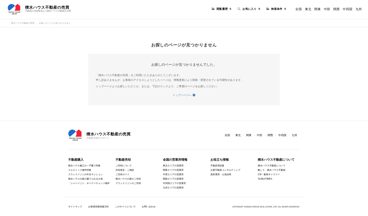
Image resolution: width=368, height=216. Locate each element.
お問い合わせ (149, 206)
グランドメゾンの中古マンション (85, 174)
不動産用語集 (217, 165)
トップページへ (182, 95)
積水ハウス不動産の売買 (22, 23)
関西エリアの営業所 (173, 178)
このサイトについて (125, 206)
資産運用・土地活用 (220, 174)
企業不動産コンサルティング (225, 170)
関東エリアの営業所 (173, 170)
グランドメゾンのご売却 (128, 183)
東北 (308, 9)
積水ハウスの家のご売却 (128, 178)
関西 (336, 9)
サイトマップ (75, 206)
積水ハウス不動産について (271, 165)
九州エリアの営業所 (173, 187)
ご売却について (124, 165)
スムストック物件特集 (79, 170)
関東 (317, 9)
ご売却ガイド (122, 174)
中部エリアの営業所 (173, 174)
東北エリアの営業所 (173, 165)
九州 (359, 9)
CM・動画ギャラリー (269, 174)
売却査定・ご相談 (125, 170)
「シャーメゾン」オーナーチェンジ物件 (89, 183)
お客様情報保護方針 (98, 206)
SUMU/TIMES (265, 178)
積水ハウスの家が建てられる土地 (85, 178)
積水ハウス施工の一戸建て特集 (84, 165)
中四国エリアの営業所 (174, 183)
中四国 (347, 9)
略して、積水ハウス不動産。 (273, 170)
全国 (298, 9)
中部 (327, 9)
